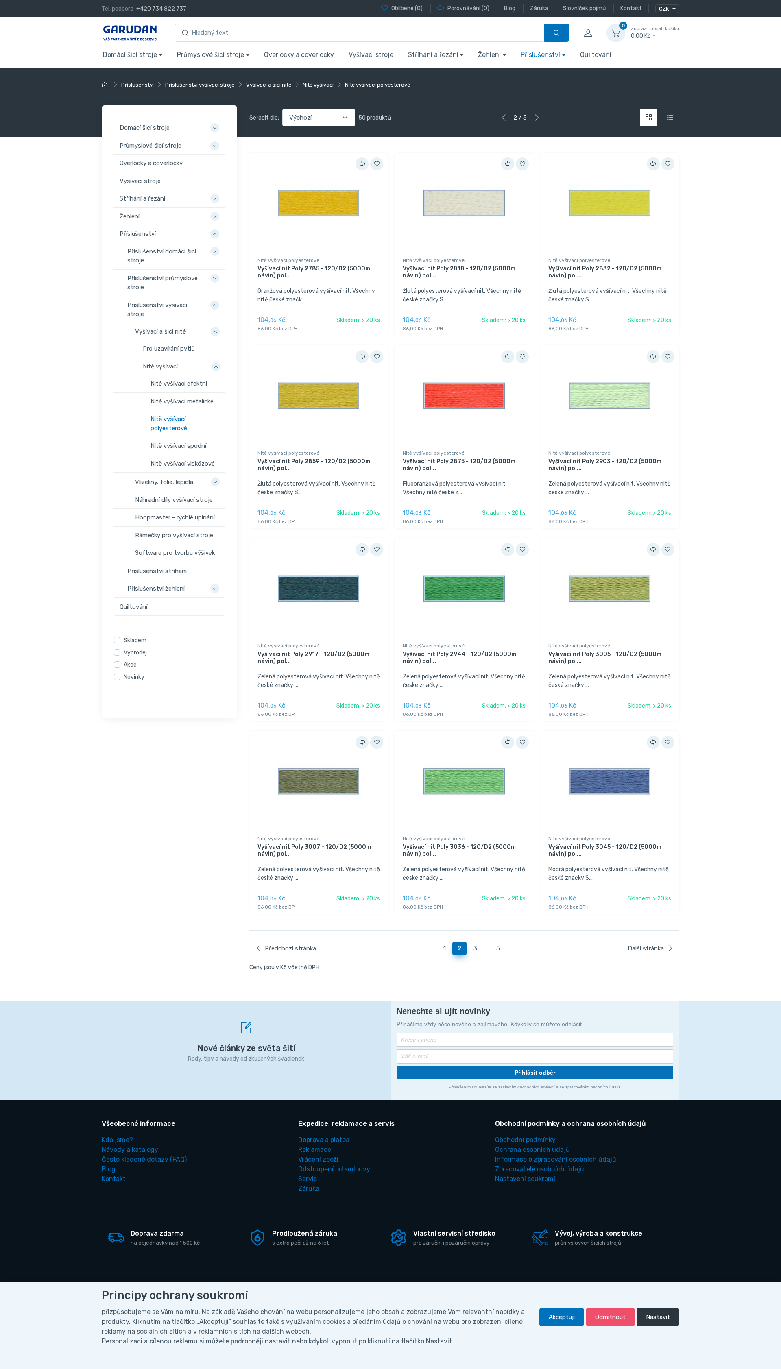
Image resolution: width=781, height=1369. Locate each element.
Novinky (134, 677)
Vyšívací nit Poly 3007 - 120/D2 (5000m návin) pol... (314, 850)
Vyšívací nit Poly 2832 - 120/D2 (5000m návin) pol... (604, 272)
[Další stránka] (536, 117)
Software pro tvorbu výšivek (175, 552)
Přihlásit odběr (535, 1072)
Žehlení (489, 55)
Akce (130, 664)
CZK (664, 9)
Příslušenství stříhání (157, 570)
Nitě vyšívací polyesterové (169, 423)
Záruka (308, 1188)
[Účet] (588, 33)
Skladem (135, 640)
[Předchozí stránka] (503, 117)
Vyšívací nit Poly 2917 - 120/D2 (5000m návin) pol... (313, 658)
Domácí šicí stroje (130, 55)
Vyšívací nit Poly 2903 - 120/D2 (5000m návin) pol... (604, 465)
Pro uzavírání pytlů (169, 348)
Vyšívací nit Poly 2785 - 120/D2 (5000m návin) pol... (313, 272)
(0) (407, 8)
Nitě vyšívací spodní (178, 445)
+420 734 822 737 (161, 8)
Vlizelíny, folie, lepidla (164, 482)
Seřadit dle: (264, 117)
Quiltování (595, 55)
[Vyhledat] (556, 33)
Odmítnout (610, 1317)
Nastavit (658, 1317)
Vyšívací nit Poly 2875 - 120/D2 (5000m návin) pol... (459, 465)
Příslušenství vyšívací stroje (157, 309)
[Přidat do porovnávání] (362, 163)
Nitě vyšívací (160, 366)
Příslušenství (540, 55)
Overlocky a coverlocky (299, 55)
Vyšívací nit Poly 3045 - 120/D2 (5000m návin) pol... (604, 850)
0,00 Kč (655, 32)
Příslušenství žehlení (156, 588)
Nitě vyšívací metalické (182, 401)
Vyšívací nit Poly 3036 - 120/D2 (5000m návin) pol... (459, 850)
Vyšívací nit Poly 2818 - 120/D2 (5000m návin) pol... (459, 272)
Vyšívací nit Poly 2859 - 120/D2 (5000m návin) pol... (313, 465)
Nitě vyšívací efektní (179, 383)
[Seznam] (670, 118)
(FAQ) (144, 1159)
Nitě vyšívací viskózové (183, 463)
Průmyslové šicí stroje (210, 55)
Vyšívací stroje (371, 55)
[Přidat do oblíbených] (376, 163)
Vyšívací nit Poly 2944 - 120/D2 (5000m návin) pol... (459, 658)
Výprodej (135, 652)
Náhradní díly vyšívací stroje (174, 499)
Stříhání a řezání (433, 55)
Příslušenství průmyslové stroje (162, 282)
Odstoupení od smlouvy (334, 1169)
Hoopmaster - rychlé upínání (175, 517)
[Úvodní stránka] (106, 85)
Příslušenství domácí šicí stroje (161, 255)
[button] (216, 123)
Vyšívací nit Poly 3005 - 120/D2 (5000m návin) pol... (604, 658)
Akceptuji (562, 1317)
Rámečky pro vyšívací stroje (174, 534)
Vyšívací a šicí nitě (160, 331)
